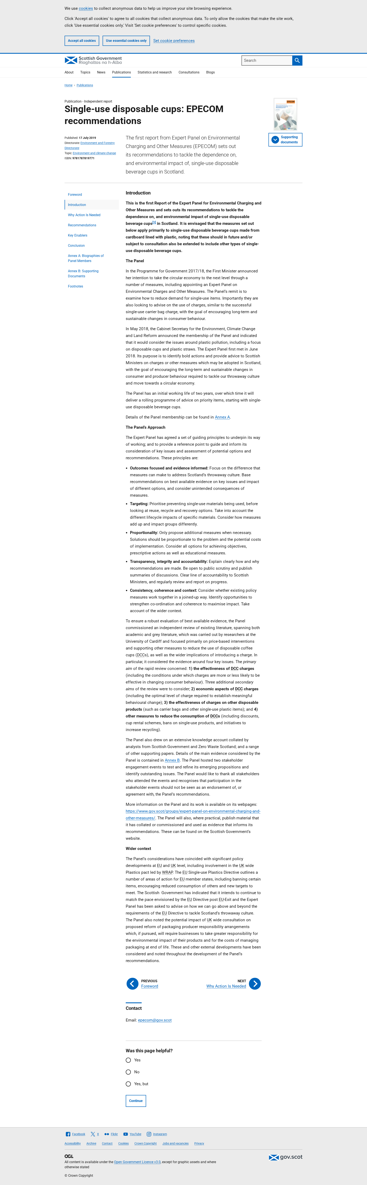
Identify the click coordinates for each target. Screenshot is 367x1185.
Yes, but (141, 1083)
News (101, 72)
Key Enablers (77, 235)
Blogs (210, 72)
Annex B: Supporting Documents (83, 273)
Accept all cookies (82, 41)
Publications (121, 72)
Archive (91, 1143)
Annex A (222, 417)
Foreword (75, 195)
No (137, 1071)
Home (68, 85)
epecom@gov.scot (155, 1020)
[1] (154, 222)
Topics (85, 72)
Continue (136, 1101)
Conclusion (76, 246)
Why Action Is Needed (84, 215)
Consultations (189, 72)
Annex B (172, 760)
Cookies (123, 1143)
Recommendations (82, 225)
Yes (137, 1060)
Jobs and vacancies (175, 1143)
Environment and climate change (94, 153)
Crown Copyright (145, 1143)
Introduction (77, 205)
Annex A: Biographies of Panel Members (86, 258)
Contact (107, 1143)
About (69, 72)
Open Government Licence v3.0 (137, 1162)
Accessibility (73, 1143)
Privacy (199, 1143)
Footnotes (75, 286)
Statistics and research (155, 72)
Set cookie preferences (174, 40)
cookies (86, 8)
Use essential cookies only (126, 41)
